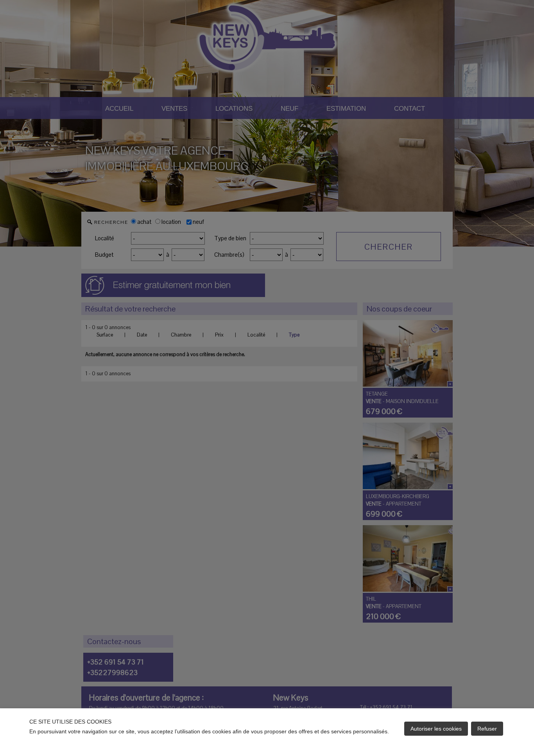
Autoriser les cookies (436, 729)
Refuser (487, 729)
